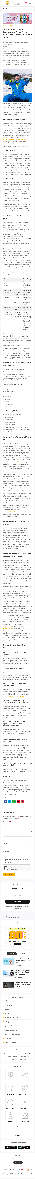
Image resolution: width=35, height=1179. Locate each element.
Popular (12, 953)
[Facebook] (11, 1169)
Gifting (7, 1013)
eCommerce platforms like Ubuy (14, 696)
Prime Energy (22, 139)
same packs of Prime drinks (13, 512)
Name (5, 835)
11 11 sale (26, 1054)
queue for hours (19, 462)
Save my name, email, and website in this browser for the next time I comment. (17, 860)
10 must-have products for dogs (13, 1054)
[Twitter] (13, 1169)
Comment (7, 822)
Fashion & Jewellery (11, 1030)
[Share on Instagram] (22, 801)
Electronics (8, 1005)
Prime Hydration (9, 139)
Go (3, 9)
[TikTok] (32, 1169)
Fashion (7, 1009)
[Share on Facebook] (5, 801)
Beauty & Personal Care (12, 1034)
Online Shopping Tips (11, 1017)
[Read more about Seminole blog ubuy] (7, 3)
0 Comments (8, 46)
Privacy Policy (17, 908)
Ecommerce (8, 1038)
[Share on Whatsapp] (14, 801)
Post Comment (9, 875)
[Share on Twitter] (9, 801)
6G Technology (21, 1059)
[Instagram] (19, 1169)
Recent (23, 953)
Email (5, 843)
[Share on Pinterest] (18, 801)
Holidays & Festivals (11, 1001)
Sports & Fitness (9, 26)
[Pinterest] (16, 1169)
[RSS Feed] (28, 1169)
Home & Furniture (10, 1042)
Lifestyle (7, 1022)
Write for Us (18, 1162)
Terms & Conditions (18, 1159)
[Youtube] (22, 1169)
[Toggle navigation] (2, 3)
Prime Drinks (10, 797)
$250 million (7, 628)
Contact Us (18, 1155)
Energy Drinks (16, 797)
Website (6, 851)
